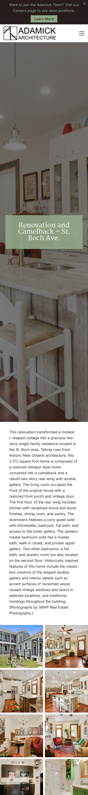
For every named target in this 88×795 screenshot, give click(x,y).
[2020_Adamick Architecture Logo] (30, 33)
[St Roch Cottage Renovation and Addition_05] (66, 691)
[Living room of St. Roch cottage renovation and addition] (66, 646)
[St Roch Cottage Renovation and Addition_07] (66, 735)
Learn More (44, 19)
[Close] (84, 3)
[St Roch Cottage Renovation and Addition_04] (21, 691)
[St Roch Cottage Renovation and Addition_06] (21, 735)
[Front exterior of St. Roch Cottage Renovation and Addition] (21, 646)
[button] (81, 33)
